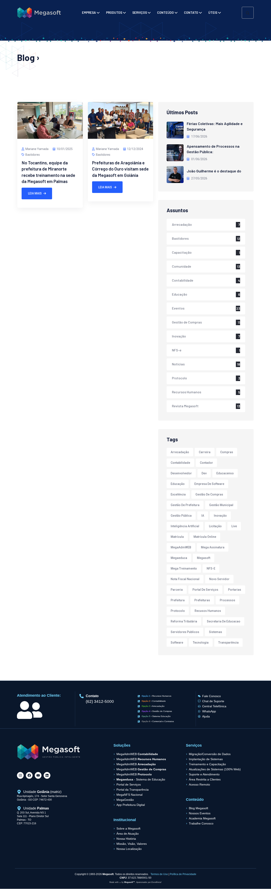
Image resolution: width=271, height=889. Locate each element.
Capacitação (182, 252)
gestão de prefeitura (185, 505)
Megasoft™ (129, 882)
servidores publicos (185, 632)
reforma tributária (184, 621)
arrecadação (180, 452)
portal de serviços (205, 589)
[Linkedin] (47, 775)
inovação (220, 515)
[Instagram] (20, 775)
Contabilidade (182, 280)
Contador (206, 462)
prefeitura (178, 600)
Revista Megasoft (185, 406)
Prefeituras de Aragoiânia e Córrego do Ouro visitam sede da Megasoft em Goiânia (120, 169)
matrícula (177, 536)
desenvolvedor (181, 473)
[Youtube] (38, 775)
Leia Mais (35, 193)
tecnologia (201, 642)
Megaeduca (179, 558)
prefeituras (202, 600)
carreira (204, 452)
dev (204, 473)
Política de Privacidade (183, 874)
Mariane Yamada (36, 149)
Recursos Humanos (186, 392)
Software (177, 642)
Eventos (178, 308)
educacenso (225, 473)
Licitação (215, 526)
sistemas (215, 632)
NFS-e (176, 350)
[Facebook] (29, 775)
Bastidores (32, 154)
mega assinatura (212, 547)
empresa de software (209, 484)
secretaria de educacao (223, 621)
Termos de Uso (159, 874)
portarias (234, 589)
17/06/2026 (199, 136)
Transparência (228, 642)
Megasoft (203, 558)
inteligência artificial (185, 526)
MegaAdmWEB (181, 547)
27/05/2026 (199, 178)
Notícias (178, 364)
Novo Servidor (219, 579)
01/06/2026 (199, 159)
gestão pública (181, 515)
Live (234, 526)
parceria (177, 589)
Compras (226, 452)
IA (202, 515)
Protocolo (179, 378)
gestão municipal (221, 505)
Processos (227, 600)
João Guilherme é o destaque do (214, 171)
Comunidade (181, 266)
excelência (178, 494)
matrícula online (205, 536)
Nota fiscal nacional (185, 579)
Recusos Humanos (208, 610)
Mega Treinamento (184, 568)
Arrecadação (182, 224)
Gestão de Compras (187, 322)
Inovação (179, 336)
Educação (179, 294)
